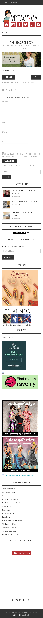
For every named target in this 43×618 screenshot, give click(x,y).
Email (4, 132)
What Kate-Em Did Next (10, 535)
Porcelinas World (8, 513)
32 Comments (16, 204)
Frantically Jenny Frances (10, 499)
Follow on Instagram (23, 553)
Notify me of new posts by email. (19, 165)
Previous (8, 77)
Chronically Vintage (9, 492)
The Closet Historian (9, 527)
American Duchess (8, 489)
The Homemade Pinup (9, 531)
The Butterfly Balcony (9, 524)
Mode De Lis (6, 506)
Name (4, 122)
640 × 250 (21, 46)
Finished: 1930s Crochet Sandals (24, 201)
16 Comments (16, 196)
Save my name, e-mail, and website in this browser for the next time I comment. (21, 155)
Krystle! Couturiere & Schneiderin (14, 503)
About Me (14, 2)
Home (5, 2)
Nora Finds (6, 510)
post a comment (30, 82)
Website (5, 141)
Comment (6, 101)
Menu (4, 32)
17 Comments (16, 218)
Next (36, 77)
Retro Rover (6, 517)
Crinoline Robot (7, 496)
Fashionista (17, 615)
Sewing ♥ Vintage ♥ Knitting (12, 520)
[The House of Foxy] (21, 59)
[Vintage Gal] (21, 15)
